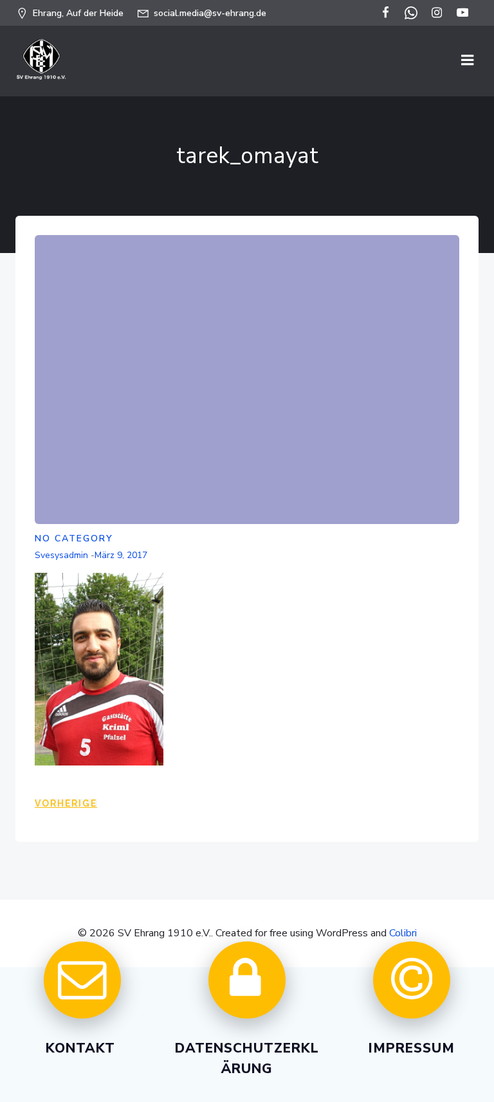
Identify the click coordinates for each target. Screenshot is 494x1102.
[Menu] (468, 60)
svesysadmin (61, 555)
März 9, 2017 (121, 555)
